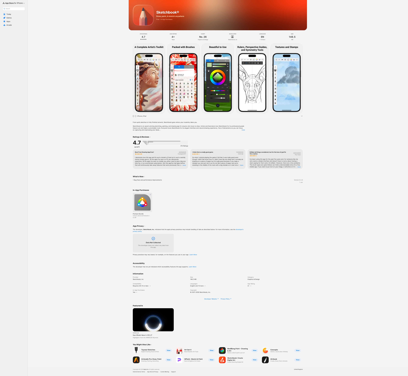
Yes (134, 292)
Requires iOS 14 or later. (141, 286)
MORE (184, 165)
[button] (14, 14)
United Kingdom (298, 369)
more (243, 130)
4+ (248, 286)
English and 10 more (197, 286)
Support (173, 371)
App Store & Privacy (152, 371)
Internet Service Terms (139, 371)
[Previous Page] (130, 78)
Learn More (193, 254)
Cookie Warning (164, 371)
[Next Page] (304, 78)
